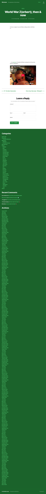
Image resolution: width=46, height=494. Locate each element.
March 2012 (4, 420)
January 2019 (4, 310)
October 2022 (4, 249)
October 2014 (4, 378)
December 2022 (5, 248)
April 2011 (4, 434)
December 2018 (5, 311)
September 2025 (5, 221)
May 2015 (4, 369)
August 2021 (4, 268)
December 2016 (5, 343)
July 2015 (4, 366)
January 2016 (4, 358)
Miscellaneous (4, 144)
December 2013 (5, 392)
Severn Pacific (5, 173)
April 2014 (4, 386)
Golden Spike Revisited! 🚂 (15, 201)
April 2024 (4, 236)
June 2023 (4, 245)
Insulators (5, 161)
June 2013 (4, 400)
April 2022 (4, 257)
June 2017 (4, 335)
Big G (4, 148)
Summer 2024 (5, 177)
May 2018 (4, 320)
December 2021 (5, 263)
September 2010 (5, 444)
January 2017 (4, 342)
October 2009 (4, 459)
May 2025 (4, 225)
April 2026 (4, 213)
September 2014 (5, 379)
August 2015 (4, 365)
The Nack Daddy (16, 18)
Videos (23, 8)
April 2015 (4, 370)
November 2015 (5, 361)
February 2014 (4, 389)
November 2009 (5, 457)
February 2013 (4, 405)
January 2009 (4, 471)
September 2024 (5, 232)
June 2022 (4, 255)
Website (11, 117)
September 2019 (5, 299)
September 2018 (5, 315)
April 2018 (4, 322)
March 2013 (4, 404)
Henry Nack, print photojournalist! (15, 195)
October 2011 (4, 426)
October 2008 (4, 475)
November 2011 (5, 425)
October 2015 (4, 362)
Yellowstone (5, 184)
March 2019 (4, 307)
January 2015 (4, 374)
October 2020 (4, 282)
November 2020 (5, 280)
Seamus (4, 172)
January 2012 (4, 422)
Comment (12, 104)
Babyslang (4, 137)
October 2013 (4, 394)
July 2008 (4, 479)
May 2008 (4, 481)
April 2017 (4, 338)
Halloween (5, 160)
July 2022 (4, 253)
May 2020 (4, 288)
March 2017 (4, 339)
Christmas (5, 150)
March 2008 (4, 484)
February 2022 (5, 260)
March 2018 (4, 323)
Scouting (4, 171)
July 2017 (4, 334)
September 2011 (5, 428)
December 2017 (5, 327)
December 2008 (5, 472)
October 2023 (4, 241)
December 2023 (5, 240)
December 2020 (5, 279)
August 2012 (4, 413)
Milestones (4, 140)
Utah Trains (5, 181)
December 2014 (5, 375)
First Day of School (6, 143)
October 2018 (4, 314)
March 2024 (4, 237)
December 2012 (5, 408)
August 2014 (4, 381)
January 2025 (4, 229)
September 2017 (5, 331)
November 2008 (5, 473)
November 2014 (5, 377)
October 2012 (4, 410)
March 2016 (4, 355)
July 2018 (4, 318)
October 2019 (4, 298)
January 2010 (4, 455)
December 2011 (5, 424)
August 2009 (4, 461)
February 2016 (4, 357)
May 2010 (4, 449)
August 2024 (4, 233)
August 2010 (4, 445)
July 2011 (3, 430)
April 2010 (4, 451)
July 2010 (4, 447)
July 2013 (4, 398)
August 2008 (4, 477)
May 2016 (4, 353)
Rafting (4, 168)
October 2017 (4, 330)
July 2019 (4, 302)
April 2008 (4, 483)
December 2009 (5, 456)
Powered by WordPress (14, 491)
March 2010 (4, 452)
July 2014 (4, 382)
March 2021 (4, 275)
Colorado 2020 (6, 152)
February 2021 (4, 276)
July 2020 (4, 286)
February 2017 (4, 341)
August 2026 (4, 210)
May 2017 (4, 337)
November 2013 (5, 393)
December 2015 (5, 359)
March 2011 (4, 436)
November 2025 (5, 220)
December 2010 (5, 440)
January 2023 (4, 247)
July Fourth (5, 163)
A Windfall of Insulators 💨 (14, 197)
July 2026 (4, 212)
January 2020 (4, 294)
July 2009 (4, 463)
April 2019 (4, 306)
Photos (3, 145)
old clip (14, 62)
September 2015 (5, 363)
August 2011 (4, 429)
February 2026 (5, 216)
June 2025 (4, 224)
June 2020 (4, 287)
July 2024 (4, 235)
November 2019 (5, 296)
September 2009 (5, 460)
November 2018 (5, 312)
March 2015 (4, 371)
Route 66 (4, 169)
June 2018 (4, 319)
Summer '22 (5, 176)
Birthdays (5, 141)
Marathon (4, 165)
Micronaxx (4, 2)
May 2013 (4, 401)
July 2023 (4, 244)
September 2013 (5, 396)
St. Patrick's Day (6, 175)
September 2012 (5, 412)
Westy (4, 183)
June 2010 (4, 448)
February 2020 (5, 292)
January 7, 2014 (24, 18)
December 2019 (5, 295)
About (39, 2)
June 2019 (4, 303)
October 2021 (4, 265)
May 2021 (4, 272)
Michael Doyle (4, 197)
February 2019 (4, 308)
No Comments (32, 18)
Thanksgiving (5, 179)
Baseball (4, 146)
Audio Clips (4, 136)
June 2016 (4, 351)
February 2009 (5, 469)
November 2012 (5, 409)
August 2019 (4, 300)
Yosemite (4, 185)
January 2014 (4, 390)
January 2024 (4, 239)
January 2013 (4, 406)
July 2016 (4, 350)
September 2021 (5, 267)
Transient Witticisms (7, 139)
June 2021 (4, 271)
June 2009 (4, 464)
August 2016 (4, 349)
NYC (3, 167)
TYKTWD (4, 180)
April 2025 (4, 227)
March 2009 (4, 468)
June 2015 (4, 367)
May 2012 (4, 417)
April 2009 (4, 467)
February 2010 (5, 453)
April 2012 (4, 418)
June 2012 (4, 416)
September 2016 (5, 347)
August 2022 (4, 252)
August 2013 (4, 397)
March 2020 (4, 291)
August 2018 (4, 316)
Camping (4, 149)
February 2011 (4, 437)
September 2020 (5, 283)
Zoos (4, 187)
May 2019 (4, 304)
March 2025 (4, 228)
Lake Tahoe (5, 164)
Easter (4, 157)
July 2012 (4, 414)
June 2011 (4, 432)
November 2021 (5, 264)
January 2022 (4, 261)
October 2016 (4, 346)
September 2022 (5, 251)
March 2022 (4, 259)
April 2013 (4, 402)
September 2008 (5, 476)
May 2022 (4, 256)
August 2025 (4, 223)
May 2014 (4, 385)
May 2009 (4, 465)
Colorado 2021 (5, 153)
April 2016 (4, 354)
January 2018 (4, 326)
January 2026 (4, 217)
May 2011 (3, 433)
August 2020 (4, 284)
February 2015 (4, 373)
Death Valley (5, 156)
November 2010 (5, 441)
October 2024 (4, 231)
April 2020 (4, 290)
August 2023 (4, 243)
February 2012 (4, 421)
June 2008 (4, 480)
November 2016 (5, 345)
